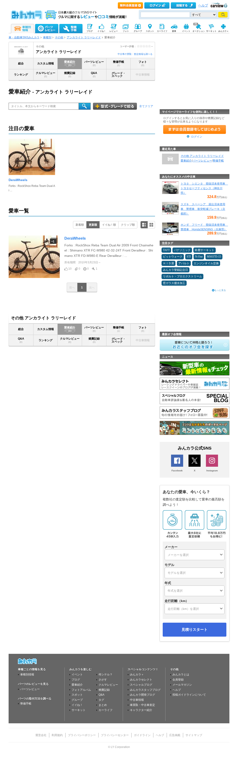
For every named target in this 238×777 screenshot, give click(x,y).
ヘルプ (203, 5)
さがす (103, 679)
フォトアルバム (81, 689)
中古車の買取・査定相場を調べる (135, 54)
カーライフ (105, 710)
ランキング (21, 74)
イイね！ (77, 705)
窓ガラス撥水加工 (174, 283)
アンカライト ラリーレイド (84, 37)
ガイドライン (142, 735)
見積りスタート (195, 630)
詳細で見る (144, 224)
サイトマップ (193, 735)
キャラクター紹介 (141, 710)
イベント (77, 674)
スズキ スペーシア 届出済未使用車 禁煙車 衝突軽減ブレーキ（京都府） (203, 209)
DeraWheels (18, 180)
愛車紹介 (69, 63)
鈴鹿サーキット (204, 250)
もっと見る (220, 290)
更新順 (93, 224)
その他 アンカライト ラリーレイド (202, 156)
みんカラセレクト (141, 679)
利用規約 (57, 735)
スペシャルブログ (141, 684)
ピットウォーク (172, 256)
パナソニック (182, 250)
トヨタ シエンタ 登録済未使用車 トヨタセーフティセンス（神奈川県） (204, 188)
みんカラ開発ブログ (142, 694)
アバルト (183, 263)
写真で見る (151, 224)
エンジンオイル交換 (206, 263)
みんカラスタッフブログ (145, 689)
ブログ (76, 679)
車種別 (47, 37)
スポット (77, 694)
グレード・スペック (119, 75)
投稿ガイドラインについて (189, 694)
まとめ (103, 705)
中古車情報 (137, 699)
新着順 (80, 224)
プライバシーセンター (115, 735)
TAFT (166, 250)
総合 (21, 63)
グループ (77, 699)
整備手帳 (118, 63)
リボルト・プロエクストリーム (182, 276)
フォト (143, 63)
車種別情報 (27, 674)
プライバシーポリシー (82, 735)
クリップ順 (128, 224)
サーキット (79, 710)
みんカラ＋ (137, 674)
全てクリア (146, 106)
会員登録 (178, 679)
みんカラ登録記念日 (175, 269)
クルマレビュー (45, 74)
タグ (101, 699)
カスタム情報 (45, 63)
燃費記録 (69, 74)
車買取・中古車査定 (142, 705)
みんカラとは (180, 674)
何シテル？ (105, 674)
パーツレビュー (94, 63)
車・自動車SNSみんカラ (24, 37)
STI (189, 256)
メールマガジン (182, 684)
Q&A (94, 74)
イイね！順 (109, 224)
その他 (59, 37)
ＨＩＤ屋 (168, 263)
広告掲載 (174, 735)
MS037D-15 (214, 256)
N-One (199, 256)
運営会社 (40, 735)
